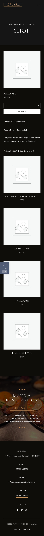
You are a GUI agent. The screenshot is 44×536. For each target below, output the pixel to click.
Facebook (17, 510)
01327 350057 (22, 469)
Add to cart (21, 112)
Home (11, 24)
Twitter (22, 510)
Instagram (26, 510)
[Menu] (38, 4)
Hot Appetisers (21, 24)
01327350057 (22, 418)
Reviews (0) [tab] (22, 130)
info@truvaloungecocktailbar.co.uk (26, 421)
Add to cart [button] (22, 188)
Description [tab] (9, 130)
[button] (22, 408)
